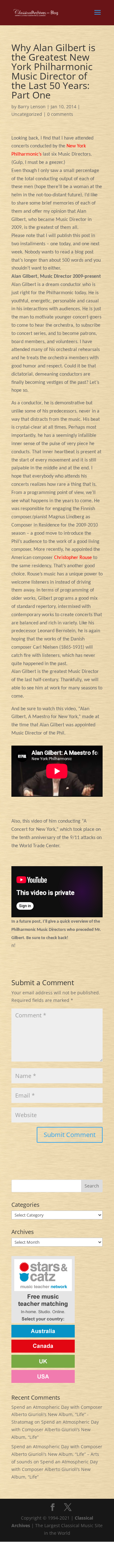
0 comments (60, 114)
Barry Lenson (32, 107)
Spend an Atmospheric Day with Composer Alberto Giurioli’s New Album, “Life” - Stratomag (56, 1414)
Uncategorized (26, 114)
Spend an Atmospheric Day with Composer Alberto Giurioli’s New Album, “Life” (55, 1429)
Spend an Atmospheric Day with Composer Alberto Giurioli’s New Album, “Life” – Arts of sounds (56, 1454)
